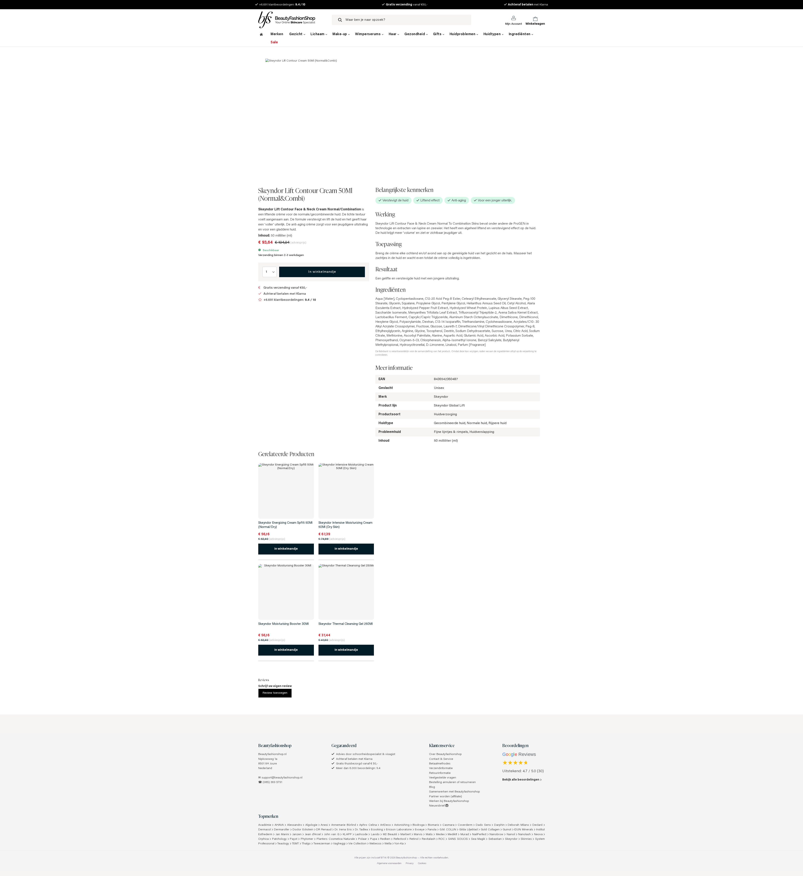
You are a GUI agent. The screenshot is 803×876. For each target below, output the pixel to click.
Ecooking (377, 829)
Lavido (375, 834)
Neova (538, 834)
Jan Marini (282, 834)
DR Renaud (323, 829)
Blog (432, 787)
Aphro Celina (368, 825)
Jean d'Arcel (313, 834)
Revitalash (428, 839)
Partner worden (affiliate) (445, 796)
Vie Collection (357, 843)
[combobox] (401, 20)
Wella (387, 843)
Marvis (418, 834)
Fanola (432, 829)
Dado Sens (483, 825)
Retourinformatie (440, 773)
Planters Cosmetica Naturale (336, 839)
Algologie (311, 825)
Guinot (507, 829)
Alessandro (294, 825)
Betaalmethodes (439, 763)
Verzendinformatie (441, 768)
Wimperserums (368, 34)
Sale (274, 42)
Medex (440, 834)
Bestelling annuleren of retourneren (452, 782)
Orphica (263, 839)
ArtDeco (385, 825)
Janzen (297, 834)
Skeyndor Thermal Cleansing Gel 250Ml (345, 624)
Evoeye (420, 829)
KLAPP (347, 834)
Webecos (375, 843)
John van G (331, 834)
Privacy (410, 863)
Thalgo (306, 843)
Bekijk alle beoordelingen (520, 779)
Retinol (413, 839)
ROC (442, 839)
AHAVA (279, 825)
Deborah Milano (518, 825)
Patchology (279, 839)
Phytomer (307, 839)
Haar (393, 34)
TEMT (295, 843)
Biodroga (419, 825)
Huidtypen (492, 34)
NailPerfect (479, 834)
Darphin (499, 825)
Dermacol (264, 829)
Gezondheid (415, 34)
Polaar (362, 839)
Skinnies (526, 839)
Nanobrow (496, 834)
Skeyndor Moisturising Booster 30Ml (283, 624)
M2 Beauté (390, 834)
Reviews (263, 680)
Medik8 (452, 834)
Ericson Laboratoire (399, 829)
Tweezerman (321, 843)
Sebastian (495, 839)
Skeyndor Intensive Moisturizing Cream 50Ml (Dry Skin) (345, 525)
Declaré (537, 825)
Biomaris (433, 825)
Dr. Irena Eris (343, 829)
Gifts (437, 34)
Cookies (422, 863)
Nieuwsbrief (437, 805)
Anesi (324, 825)
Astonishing (401, 825)
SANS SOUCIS (458, 839)
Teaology (283, 843)
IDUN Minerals (523, 829)
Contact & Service (441, 759)
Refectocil (400, 839)
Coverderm (465, 825)
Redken (385, 839)
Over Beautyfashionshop (445, 754)
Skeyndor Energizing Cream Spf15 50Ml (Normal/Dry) (285, 525)
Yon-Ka (399, 843)
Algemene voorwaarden (389, 863)
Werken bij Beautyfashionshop (449, 801)
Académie (264, 825)
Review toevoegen (275, 693)
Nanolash (524, 834)
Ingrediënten (520, 34)
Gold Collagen (490, 829)
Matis (429, 834)
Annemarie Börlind (343, 825)
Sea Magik (478, 839)
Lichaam (318, 34)
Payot (293, 839)
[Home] (261, 35)
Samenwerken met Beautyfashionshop (454, 791)
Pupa (373, 839)
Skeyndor (511, 839)
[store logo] (291, 20)
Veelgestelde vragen (442, 777)
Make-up (340, 34)
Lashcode (361, 834)
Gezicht (296, 34)
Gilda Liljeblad (468, 829)
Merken (277, 34)
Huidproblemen (463, 34)
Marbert (405, 834)
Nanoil (511, 834)
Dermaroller (281, 829)
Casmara (448, 825)
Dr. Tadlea (361, 829)
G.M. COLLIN (448, 829)
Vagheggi (339, 843)
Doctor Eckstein (303, 829)
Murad (464, 834)
